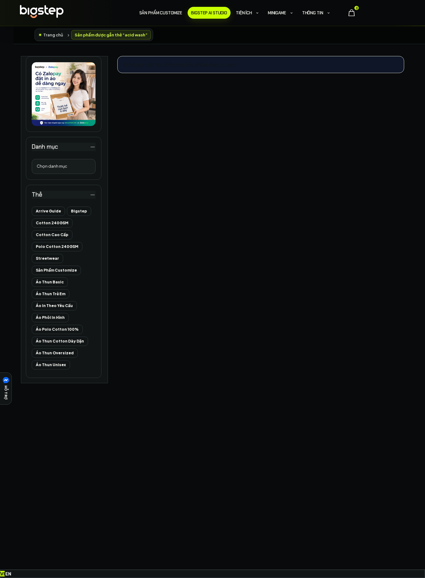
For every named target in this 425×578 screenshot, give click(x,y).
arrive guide (48, 211)
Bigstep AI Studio (209, 13)
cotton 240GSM (52, 223)
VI (2, 573)
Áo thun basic (50, 282)
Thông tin (312, 13)
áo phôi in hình (50, 317)
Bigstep (79, 211)
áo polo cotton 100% (57, 329)
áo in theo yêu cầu (54, 305)
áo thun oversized (55, 353)
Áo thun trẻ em (50, 293)
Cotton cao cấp (52, 234)
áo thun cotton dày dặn (60, 341)
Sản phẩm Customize (161, 13)
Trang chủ (53, 34)
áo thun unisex (51, 364)
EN (8, 573)
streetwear (47, 258)
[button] (6, 388)
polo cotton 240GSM (57, 246)
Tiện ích (244, 13)
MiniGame (277, 13)
